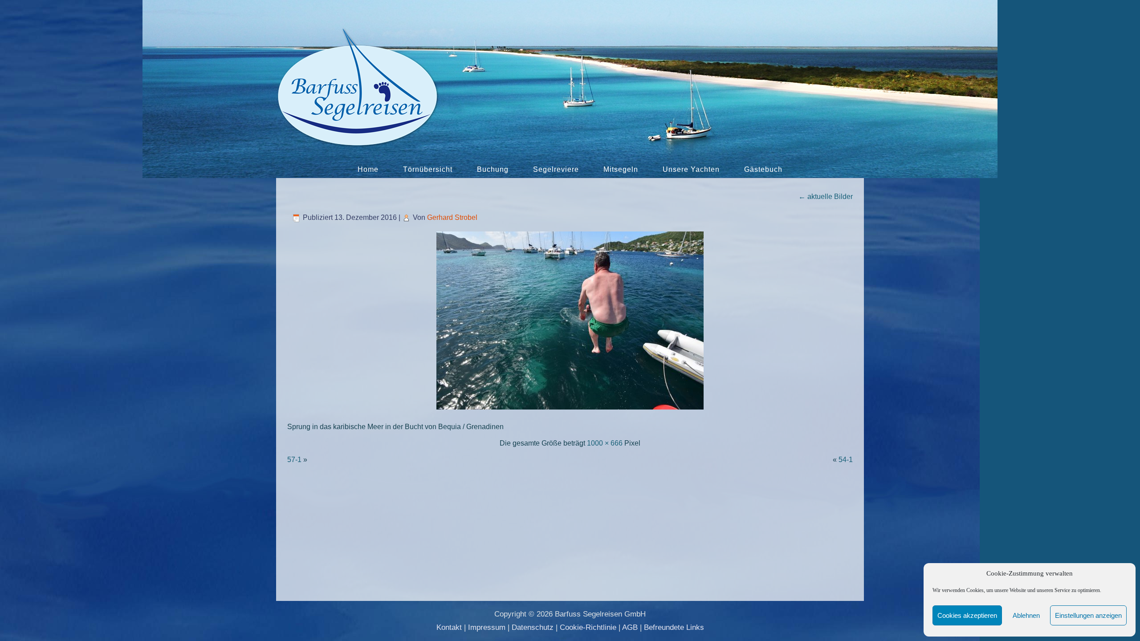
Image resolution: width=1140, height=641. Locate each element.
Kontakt (449, 627)
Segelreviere (556, 169)
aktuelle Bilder (825, 196)
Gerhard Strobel (452, 217)
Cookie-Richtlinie (588, 627)
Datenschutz (533, 627)
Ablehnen (1026, 615)
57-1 (294, 459)
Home (368, 169)
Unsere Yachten (691, 169)
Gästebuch (763, 169)
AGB (630, 627)
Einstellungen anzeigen (1088, 615)
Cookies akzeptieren (967, 615)
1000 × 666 (605, 443)
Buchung (493, 169)
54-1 (846, 459)
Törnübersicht (427, 169)
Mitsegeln (620, 169)
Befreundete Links (674, 627)
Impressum (486, 627)
